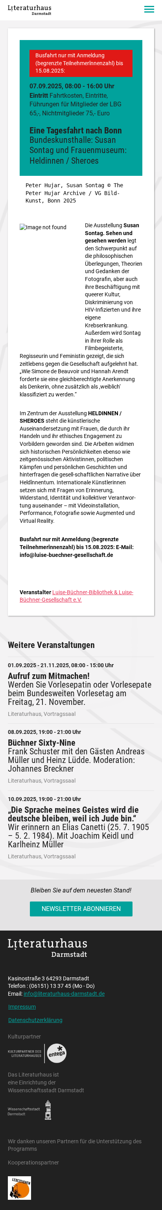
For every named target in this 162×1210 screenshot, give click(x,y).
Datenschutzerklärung (35, 1020)
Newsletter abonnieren (81, 909)
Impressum (22, 1007)
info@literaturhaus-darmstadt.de (64, 994)
